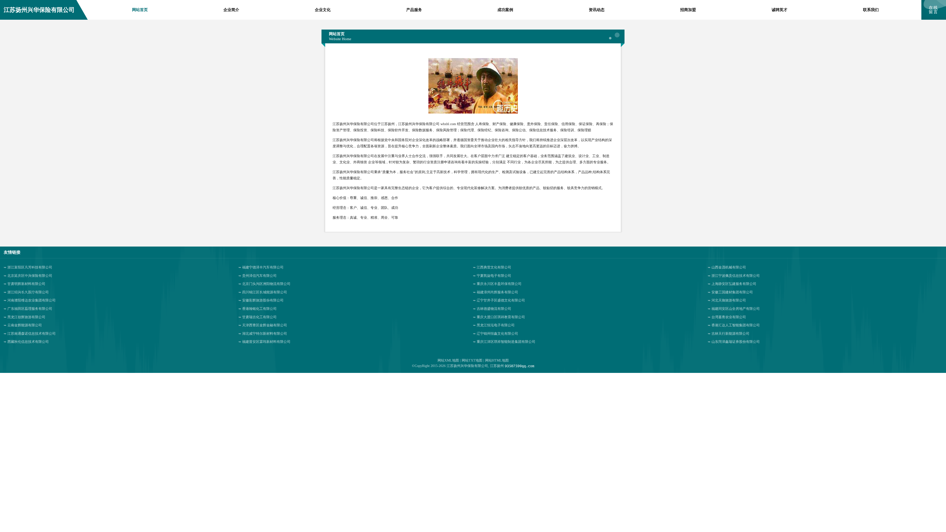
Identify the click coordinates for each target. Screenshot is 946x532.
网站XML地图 (448, 360)
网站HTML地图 (497, 360)
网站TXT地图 (472, 360)
